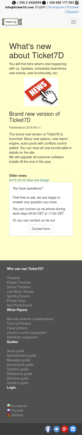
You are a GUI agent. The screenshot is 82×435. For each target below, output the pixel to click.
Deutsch (73, 11)
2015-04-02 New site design (29, 180)
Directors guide (18, 378)
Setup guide (15, 350)
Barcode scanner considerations (30, 318)
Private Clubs (16, 300)
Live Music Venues (20, 291)
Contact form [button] (41, 228)
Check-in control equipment (26, 332)
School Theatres (19, 287)
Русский (73, 7)
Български (56, 7)
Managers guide (18, 360)
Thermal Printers (19, 323)
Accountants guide (20, 364)
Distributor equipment (22, 337)
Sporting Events (18, 296)
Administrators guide (21, 355)
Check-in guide (17, 382)
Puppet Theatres (19, 282)
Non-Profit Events (19, 305)
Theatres (13, 277)
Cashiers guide (17, 369)
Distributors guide (19, 373)
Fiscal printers (17, 328)
